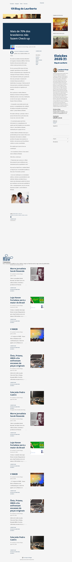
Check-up (37, 58)
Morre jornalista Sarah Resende (18, 269)
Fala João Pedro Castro (17, 393)
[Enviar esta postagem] (10, 217)
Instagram (17, 3)
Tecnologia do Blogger (27, 557)
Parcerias (25, 3)
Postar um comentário (15, 289)
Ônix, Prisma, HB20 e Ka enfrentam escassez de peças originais (17, 360)
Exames (37, 61)
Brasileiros (37, 57)
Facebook (12, 3)
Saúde (37, 64)
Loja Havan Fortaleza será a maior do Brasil (17, 300)
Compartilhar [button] (38, 51)
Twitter (21, 3)
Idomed (37, 62)
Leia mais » (12, 290)
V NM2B (14, 329)
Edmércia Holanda (39, 60)
